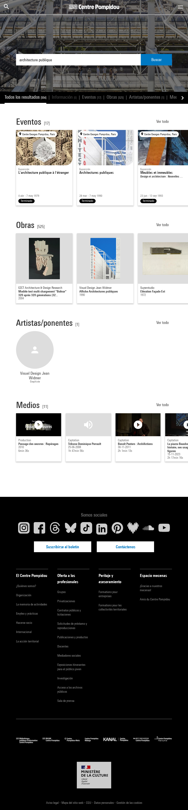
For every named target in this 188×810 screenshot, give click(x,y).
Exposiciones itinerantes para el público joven (71, 667)
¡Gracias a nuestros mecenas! (151, 588)
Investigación (65, 678)
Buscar (156, 59)
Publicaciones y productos (72, 637)
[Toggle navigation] (180, 7)
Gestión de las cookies (129, 802)
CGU (89, 802)
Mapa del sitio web (72, 802)
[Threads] (55, 529)
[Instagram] (24, 529)
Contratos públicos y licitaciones (69, 612)
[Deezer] (133, 529)
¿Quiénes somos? (26, 586)
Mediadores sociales (69, 655)
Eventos (91, 97)
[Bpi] (29, 742)
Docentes (62, 646)
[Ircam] (53, 742)
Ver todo (163, 121)
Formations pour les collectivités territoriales (113, 607)
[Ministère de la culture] (94, 775)
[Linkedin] (102, 529)
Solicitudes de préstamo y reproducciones (72, 626)
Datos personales (104, 802)
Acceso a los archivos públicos (69, 689)
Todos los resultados (25, 97)
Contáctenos (125, 546)
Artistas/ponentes (146, 97)
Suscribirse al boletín (62, 546)
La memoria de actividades (31, 604)
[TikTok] (86, 529)
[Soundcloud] (148, 529)
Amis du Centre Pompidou (155, 599)
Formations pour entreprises (108, 594)
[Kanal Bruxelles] (118, 742)
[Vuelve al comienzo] (177, 799)
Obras (115, 97)
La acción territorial (27, 641)
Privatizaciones (66, 601)
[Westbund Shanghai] (144, 742)
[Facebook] (39, 529)
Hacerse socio (24, 622)
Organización (23, 595)
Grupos (61, 592)
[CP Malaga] (94, 742)
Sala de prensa (65, 701)
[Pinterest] (117, 529)
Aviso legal (52, 802)
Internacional (24, 632)
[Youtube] (164, 529)
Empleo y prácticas (27, 613)
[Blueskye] (70, 529)
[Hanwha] (163, 742)
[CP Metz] (75, 742)
